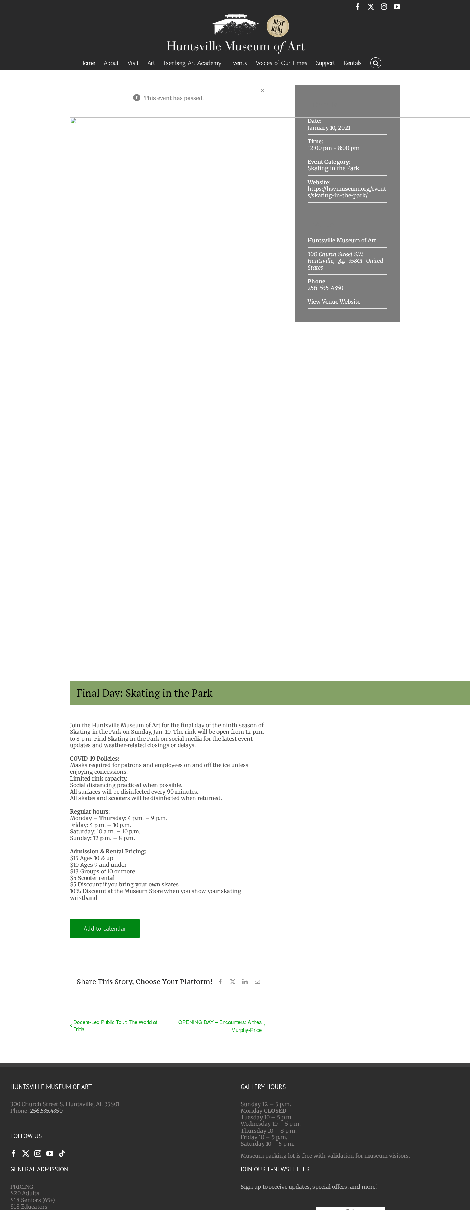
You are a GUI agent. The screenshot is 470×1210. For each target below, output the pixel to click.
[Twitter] (25, 1153)
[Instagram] (37, 1153)
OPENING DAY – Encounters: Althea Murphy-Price (220, 1025)
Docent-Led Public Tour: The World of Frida (115, 1025)
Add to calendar (105, 928)
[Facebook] (13, 1153)
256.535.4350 (46, 1110)
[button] (375, 62)
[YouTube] (49, 1153)
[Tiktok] (61, 1153)
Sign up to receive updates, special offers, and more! (309, 1186)
